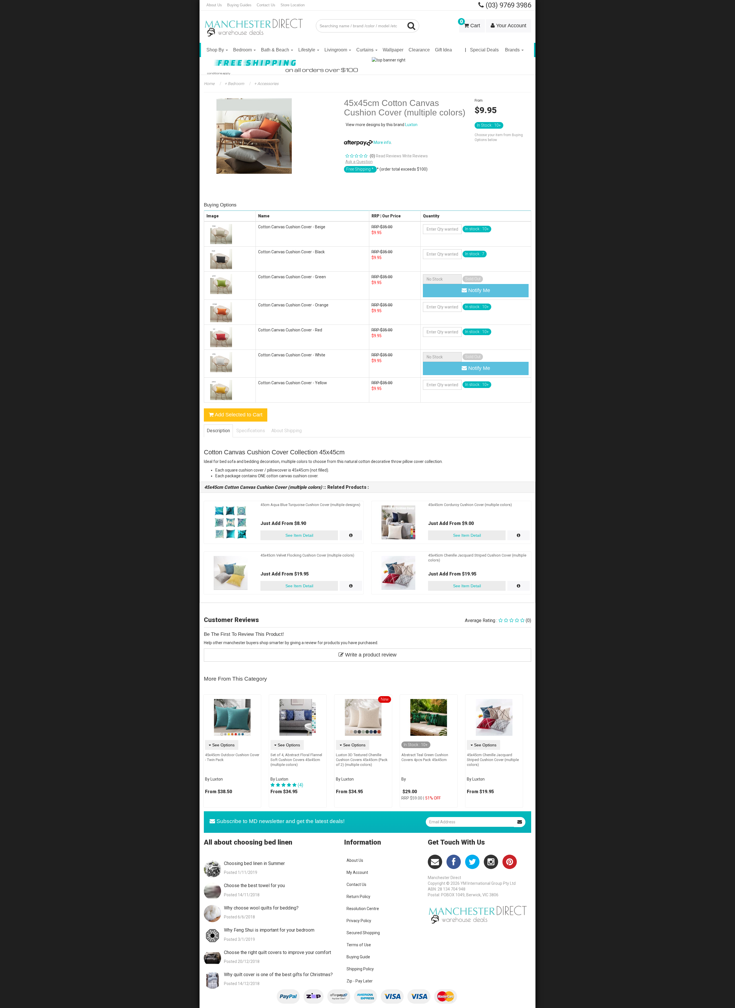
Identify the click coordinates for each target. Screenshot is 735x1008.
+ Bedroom (234, 83)
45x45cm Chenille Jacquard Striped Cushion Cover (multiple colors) (493, 760)
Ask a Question (359, 161)
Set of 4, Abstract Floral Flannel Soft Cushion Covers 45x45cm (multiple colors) (296, 760)
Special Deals (484, 49)
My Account (357, 872)
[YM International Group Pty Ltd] (255, 23)
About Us (214, 5)
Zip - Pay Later (360, 981)
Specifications (250, 430)
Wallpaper (393, 49)
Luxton (411, 124)
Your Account (510, 25)
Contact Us (266, 5)
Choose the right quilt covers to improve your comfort (277, 952)
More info (382, 142)
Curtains (365, 49)
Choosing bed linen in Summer (254, 863)
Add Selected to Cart (238, 415)
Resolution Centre (363, 908)
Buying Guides (239, 5)
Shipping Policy (360, 969)
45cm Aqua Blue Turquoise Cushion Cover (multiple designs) (310, 505)
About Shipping (286, 430)
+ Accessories (265, 83)
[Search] (411, 25)
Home (209, 83)
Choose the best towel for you (254, 885)
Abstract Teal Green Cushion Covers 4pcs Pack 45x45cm (424, 757)
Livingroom (336, 49)
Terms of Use (359, 945)
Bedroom (243, 49)
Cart (470, 23)
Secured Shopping (363, 932)
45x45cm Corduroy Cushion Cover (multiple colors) (470, 505)
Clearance (419, 49)
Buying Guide (358, 957)
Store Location (293, 5)
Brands (513, 49)
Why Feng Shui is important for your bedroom (269, 930)
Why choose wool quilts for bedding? (261, 908)
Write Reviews (415, 156)
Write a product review (370, 655)
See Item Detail (299, 535)
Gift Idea (443, 49)
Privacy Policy (359, 920)
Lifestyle (307, 49)
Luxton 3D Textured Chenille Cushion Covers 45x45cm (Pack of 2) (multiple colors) (362, 760)
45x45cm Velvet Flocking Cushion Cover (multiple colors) (307, 555)
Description (218, 430)
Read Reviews (388, 156)
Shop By (215, 49)
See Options (223, 745)
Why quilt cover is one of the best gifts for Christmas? (278, 974)
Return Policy (358, 896)
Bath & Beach (275, 49)
